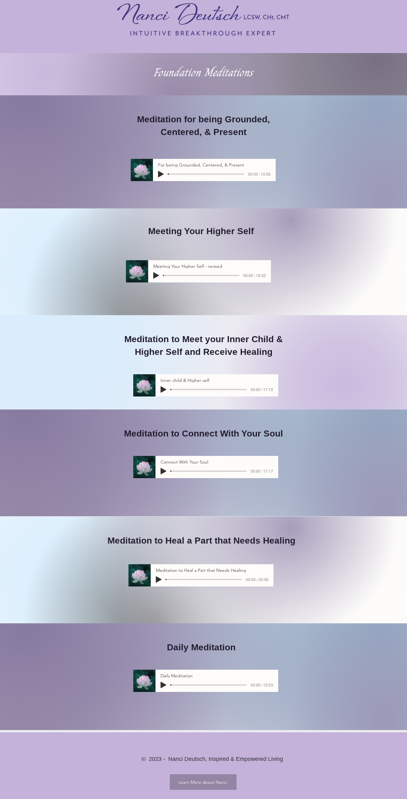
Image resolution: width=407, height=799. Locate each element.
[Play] (161, 174)
